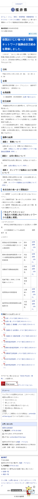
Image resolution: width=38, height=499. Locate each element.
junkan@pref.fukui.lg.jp (18, 437)
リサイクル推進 (14, 19)
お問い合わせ (13, 480)
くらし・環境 (12, 17)
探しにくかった (10, 402)
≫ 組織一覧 (5, 471)
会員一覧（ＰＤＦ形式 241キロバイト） (18, 321)
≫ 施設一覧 (5, 474)
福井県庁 (4, 457)
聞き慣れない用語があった (14, 408)
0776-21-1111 (14, 465)
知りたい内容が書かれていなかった (17, 405)
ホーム (3, 17)
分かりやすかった (11, 400)
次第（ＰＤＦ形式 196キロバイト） (17, 318)
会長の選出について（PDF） (18, 165)
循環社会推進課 (7, 428)
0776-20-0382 (16, 430)
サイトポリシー (25, 480)
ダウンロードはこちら (25, 385)
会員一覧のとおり (29, 97)
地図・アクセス (22, 442)
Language (19, 4)
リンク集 (4, 480)
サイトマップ (19, 483)
